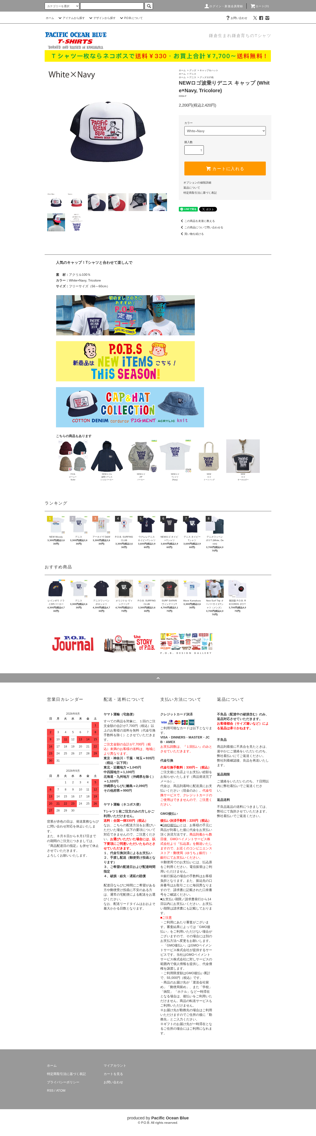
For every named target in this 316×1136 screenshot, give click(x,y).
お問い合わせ (239, 18)
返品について (191, 187)
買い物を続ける (194, 234)
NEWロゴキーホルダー (243, 477)
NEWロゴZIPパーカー (141, 477)
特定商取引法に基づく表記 (200, 192)
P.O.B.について (133, 18)
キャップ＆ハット (209, 70)
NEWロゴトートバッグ (209, 477)
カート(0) (262, 6)
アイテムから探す (74, 18)
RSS (50, 1090)
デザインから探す (104, 18)
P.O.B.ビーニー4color (73, 477)
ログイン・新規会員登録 (226, 6)
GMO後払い (171, 825)
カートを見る (113, 1074)
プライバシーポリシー (63, 1082)
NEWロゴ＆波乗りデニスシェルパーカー (106, 477)
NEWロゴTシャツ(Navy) (175, 477)
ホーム (50, 18)
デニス (192, 74)
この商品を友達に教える (199, 221)
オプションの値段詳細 (197, 182)
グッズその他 (207, 77)
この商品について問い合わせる (203, 227)
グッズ (192, 70)
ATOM (60, 1090)
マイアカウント (115, 1065)
